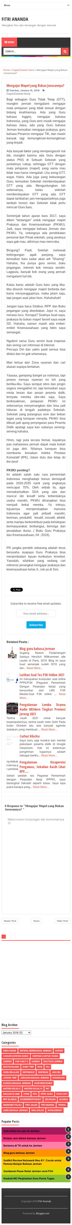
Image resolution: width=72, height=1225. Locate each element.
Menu (10, 42)
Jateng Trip (10, 1077)
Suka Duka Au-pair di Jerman (21, 1130)
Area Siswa (9, 1050)
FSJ (48, 1066)
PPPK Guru (47, 1094)
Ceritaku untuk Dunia (45, 1056)
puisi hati (61, 1094)
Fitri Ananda (15, 19)
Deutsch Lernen (52, 1061)
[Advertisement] (36, 981)
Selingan (50, 1099)
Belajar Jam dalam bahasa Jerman (24, 1138)
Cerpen (7, 1061)
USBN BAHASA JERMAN (15, 1110)
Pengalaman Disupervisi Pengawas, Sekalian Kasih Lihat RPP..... (42, 767)
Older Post (62, 921)
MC (47, 1088)
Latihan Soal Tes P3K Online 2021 (42, 674)
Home (36, 921)
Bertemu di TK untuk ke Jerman (22, 1145)
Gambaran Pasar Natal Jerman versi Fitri (28, 1171)
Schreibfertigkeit (30, 1099)
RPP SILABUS (10, 1099)
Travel (62, 1105)
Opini (26, 1094)
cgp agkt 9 (21, 1061)
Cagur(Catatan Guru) (18, 93)
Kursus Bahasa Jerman (17, 1083)
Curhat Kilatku (30, 736)
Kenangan (59, 1077)
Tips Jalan (31, 1105)
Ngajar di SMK (11, 1094)
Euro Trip (28, 1066)
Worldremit (55, 1110)
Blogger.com (42, 1213)
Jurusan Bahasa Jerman (34, 1077)
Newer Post (10, 921)
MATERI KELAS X (12, 1088)
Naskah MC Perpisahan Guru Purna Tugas (28, 1178)
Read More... (35, 668)
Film (39, 1066)
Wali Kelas (37, 1110)
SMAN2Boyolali (12, 1105)
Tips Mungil (47, 1105)
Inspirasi (43, 1072)
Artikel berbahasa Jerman (35, 1050)
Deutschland (11, 1066)
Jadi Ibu (56, 1072)
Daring (36, 1061)
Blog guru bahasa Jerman (37, 648)
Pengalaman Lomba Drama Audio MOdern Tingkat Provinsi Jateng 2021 (42, 709)
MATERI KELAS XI (33, 1088)
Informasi (28, 1072)
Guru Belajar (11, 1072)
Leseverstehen (43, 1083)
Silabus (63, 1099)
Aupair (59, 1050)
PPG (35, 1094)
